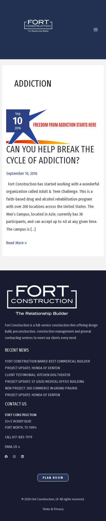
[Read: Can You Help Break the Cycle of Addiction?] (53, 126)
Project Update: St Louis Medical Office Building (44, 381)
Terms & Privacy (53, 509)
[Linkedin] (22, 456)
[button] (53, 477)
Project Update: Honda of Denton (32, 368)
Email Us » (12, 447)
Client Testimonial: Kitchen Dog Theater (37, 375)
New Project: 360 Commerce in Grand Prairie (41, 388)
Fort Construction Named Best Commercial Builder (47, 361)
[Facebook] (6, 456)
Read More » (16, 242)
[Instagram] (14, 456)
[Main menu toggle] (95, 29)
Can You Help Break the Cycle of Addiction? (50, 155)
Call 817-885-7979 (18, 437)
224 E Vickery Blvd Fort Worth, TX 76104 (21, 421)
